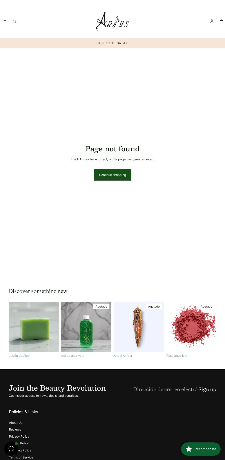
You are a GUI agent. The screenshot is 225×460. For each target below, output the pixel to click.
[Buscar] (14, 21)
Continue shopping (112, 175)
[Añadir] (52, 345)
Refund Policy (19, 443)
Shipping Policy (20, 450)
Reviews (15, 429)
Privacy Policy (19, 436)
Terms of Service (21, 457)
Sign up (207, 389)
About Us (15, 422)
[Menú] (5, 21)
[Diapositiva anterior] (171, 326)
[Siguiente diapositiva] (211, 326)
